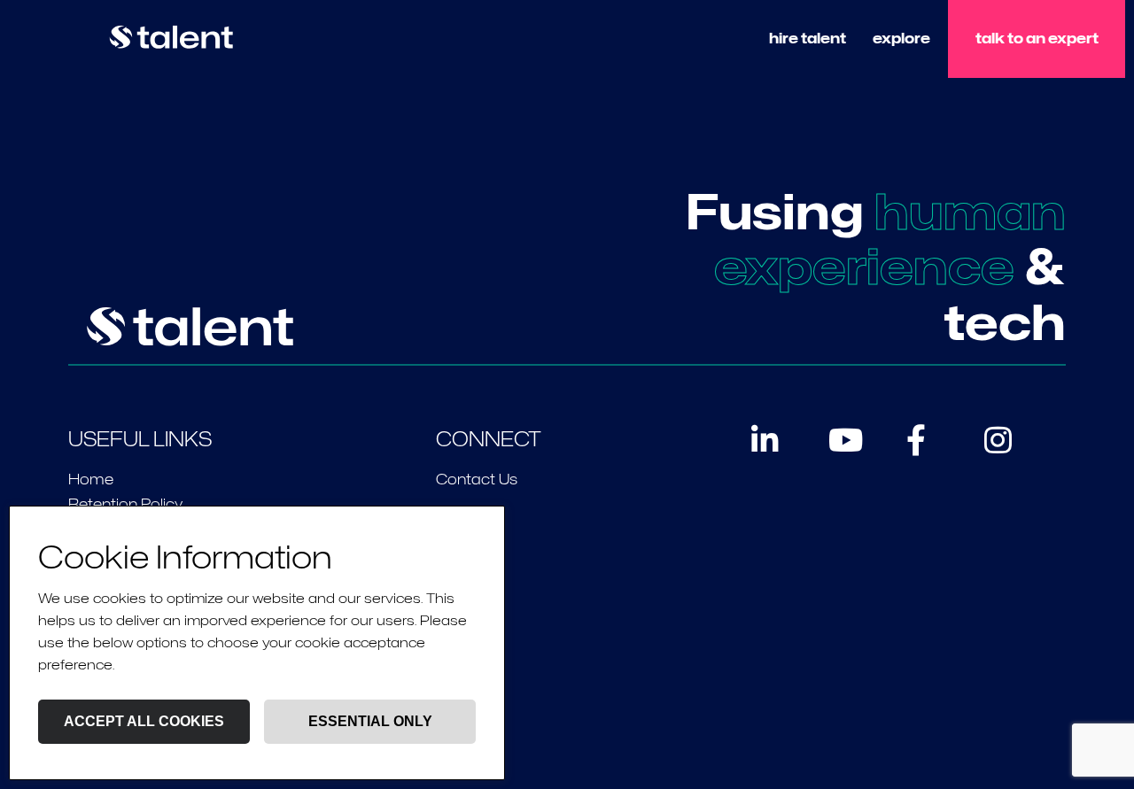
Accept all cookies (144, 721)
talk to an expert (1037, 38)
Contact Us (476, 479)
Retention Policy (125, 504)
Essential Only (370, 721)
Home (90, 479)
